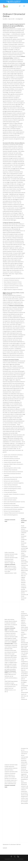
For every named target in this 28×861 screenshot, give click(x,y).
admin (5, 19)
